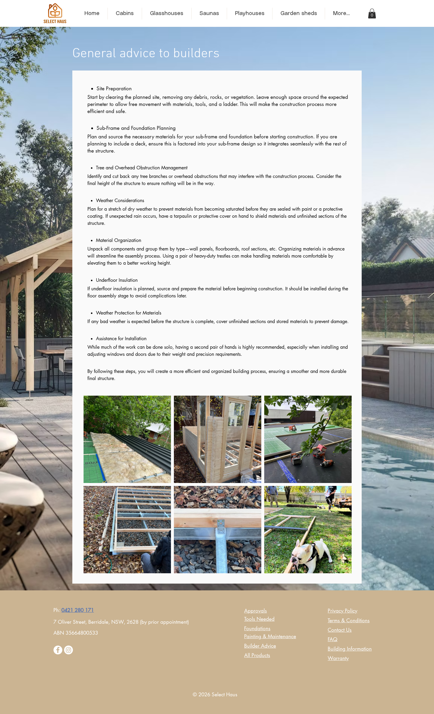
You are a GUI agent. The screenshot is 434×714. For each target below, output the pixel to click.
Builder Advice (260, 646)
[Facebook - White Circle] (57, 650)
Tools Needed (259, 619)
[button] (372, 13)
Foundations (257, 628)
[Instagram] (68, 650)
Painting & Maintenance (270, 636)
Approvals (255, 610)
